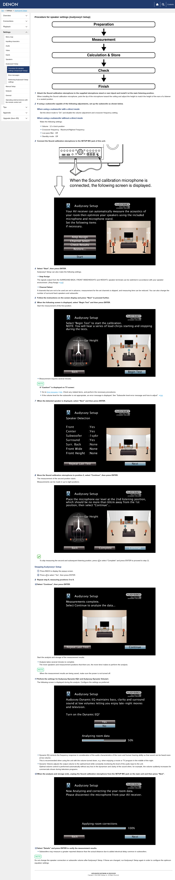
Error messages (13, 75)
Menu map (9, 37)
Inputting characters (12, 41)
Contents (170, 4)
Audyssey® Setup (21, 11)
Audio (8, 46)
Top (2, 11)
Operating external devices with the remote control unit (17, 101)
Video (8, 50)
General (8, 95)
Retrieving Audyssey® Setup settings (18, 81)
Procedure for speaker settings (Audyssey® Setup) (18, 70)
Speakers (9, 59)
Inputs (8, 55)
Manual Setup (11, 86)
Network (9, 91)
